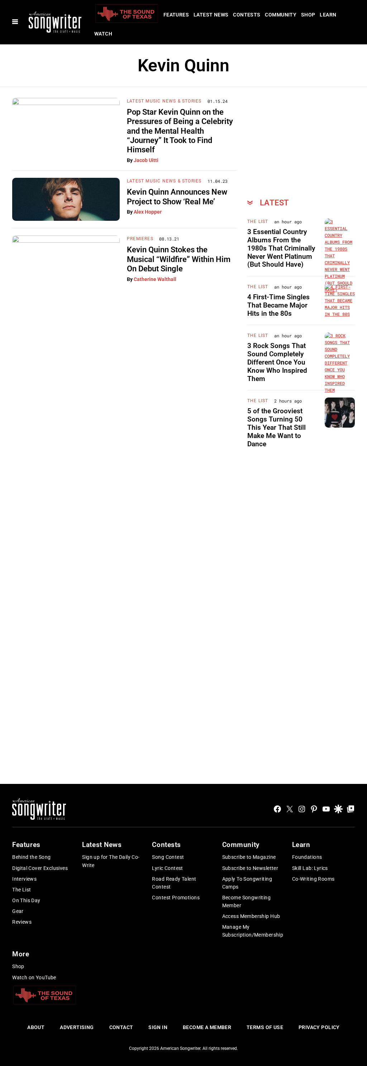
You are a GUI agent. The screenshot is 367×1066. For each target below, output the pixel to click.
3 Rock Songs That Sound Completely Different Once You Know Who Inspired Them (277, 362)
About (35, 1027)
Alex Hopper (148, 212)
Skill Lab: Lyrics (310, 868)
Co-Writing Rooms (313, 879)
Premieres (140, 238)
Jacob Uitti (146, 160)
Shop (308, 15)
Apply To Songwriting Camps (247, 883)
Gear (18, 911)
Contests (246, 15)
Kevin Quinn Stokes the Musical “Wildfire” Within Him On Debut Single (178, 259)
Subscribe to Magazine (249, 857)
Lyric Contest (167, 868)
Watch (103, 34)
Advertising (77, 1027)
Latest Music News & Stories (164, 101)
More (20, 954)
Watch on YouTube (34, 977)
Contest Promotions (176, 897)
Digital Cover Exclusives (40, 868)
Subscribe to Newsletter (250, 868)
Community (280, 15)
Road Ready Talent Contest (174, 883)
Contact (121, 1027)
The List (257, 221)
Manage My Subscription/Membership (252, 931)
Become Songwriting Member (246, 901)
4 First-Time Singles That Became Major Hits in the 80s (278, 305)
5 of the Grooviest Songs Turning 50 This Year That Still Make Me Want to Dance (276, 427)
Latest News (211, 15)
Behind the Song (31, 857)
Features (176, 15)
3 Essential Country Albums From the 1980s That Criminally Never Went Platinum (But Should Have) (281, 248)
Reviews (22, 922)
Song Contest (168, 857)
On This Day (26, 900)
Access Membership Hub (251, 916)
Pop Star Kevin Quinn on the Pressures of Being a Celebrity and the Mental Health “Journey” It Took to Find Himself (180, 131)
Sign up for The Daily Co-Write (111, 861)
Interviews (24, 879)
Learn (328, 15)
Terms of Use (265, 1027)
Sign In (157, 1027)
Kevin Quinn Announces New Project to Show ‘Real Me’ (177, 196)
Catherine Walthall (155, 279)
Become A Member (207, 1027)
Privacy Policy (319, 1027)
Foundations (307, 857)
